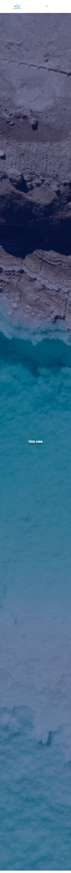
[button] (47, 6)
